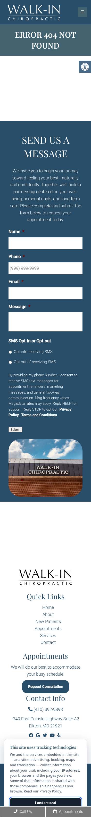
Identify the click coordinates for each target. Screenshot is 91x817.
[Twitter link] (45, 735)
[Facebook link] (31, 735)
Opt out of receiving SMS (35, 362)
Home (48, 607)
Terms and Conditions (39, 415)
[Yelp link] (59, 735)
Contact (48, 642)
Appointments (48, 628)
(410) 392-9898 (48, 709)
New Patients (48, 621)
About (48, 614)
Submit (15, 429)
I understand (45, 803)
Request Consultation (45, 686)
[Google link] (38, 735)
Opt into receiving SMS (33, 351)
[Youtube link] (53, 735)
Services (48, 635)
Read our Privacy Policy (42, 791)
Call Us (25, 811)
